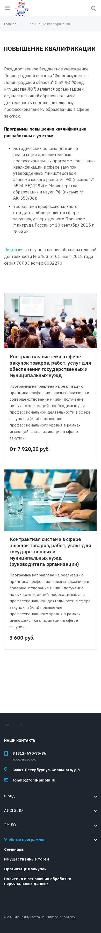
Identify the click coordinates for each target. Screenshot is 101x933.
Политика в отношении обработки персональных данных (37, 881)
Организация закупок (25, 868)
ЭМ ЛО (10, 824)
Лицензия (13, 249)
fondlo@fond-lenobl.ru (33, 780)
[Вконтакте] (10, 727)
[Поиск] (93, 8)
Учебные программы (24, 839)
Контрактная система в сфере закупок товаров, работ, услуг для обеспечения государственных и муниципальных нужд (50, 365)
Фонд (9, 795)
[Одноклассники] (23, 727)
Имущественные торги (26, 859)
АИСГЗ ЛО (13, 810)
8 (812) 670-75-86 (29, 753)
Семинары (14, 849)
